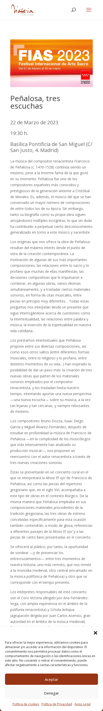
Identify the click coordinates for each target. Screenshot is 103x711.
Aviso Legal (82, 704)
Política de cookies (25, 704)
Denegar (51, 693)
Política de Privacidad (57, 704)
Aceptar (51, 679)
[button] (95, 632)
